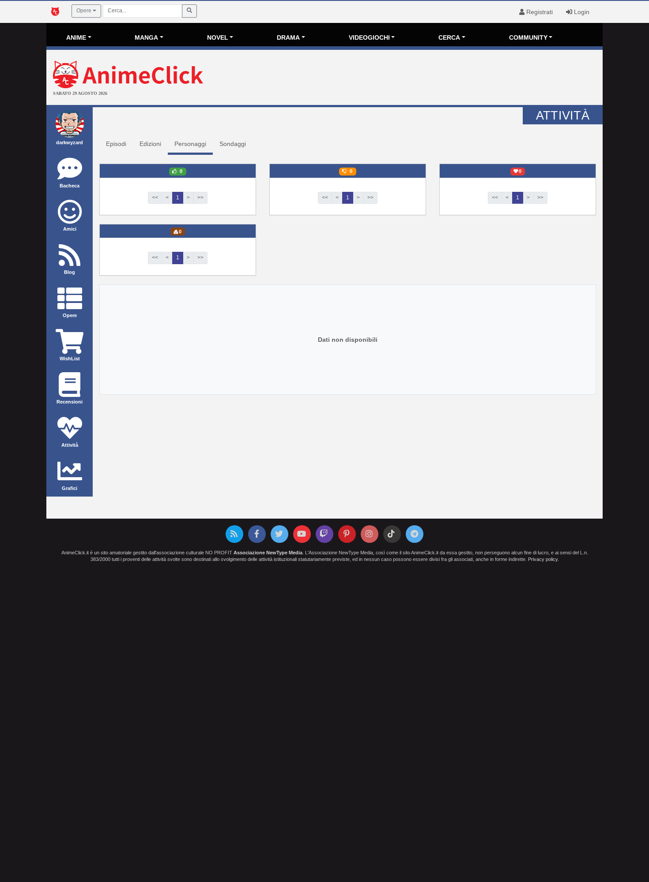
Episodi (116, 143)
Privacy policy (543, 559)
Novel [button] (217, 37)
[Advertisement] (417, 78)
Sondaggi (232, 143)
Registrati (538, 11)
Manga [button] (146, 37)
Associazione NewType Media (268, 552)
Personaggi (190, 143)
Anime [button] (76, 37)
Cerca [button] (449, 37)
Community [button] (528, 37)
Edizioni (150, 143)
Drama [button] (288, 37)
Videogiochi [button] (369, 37)
